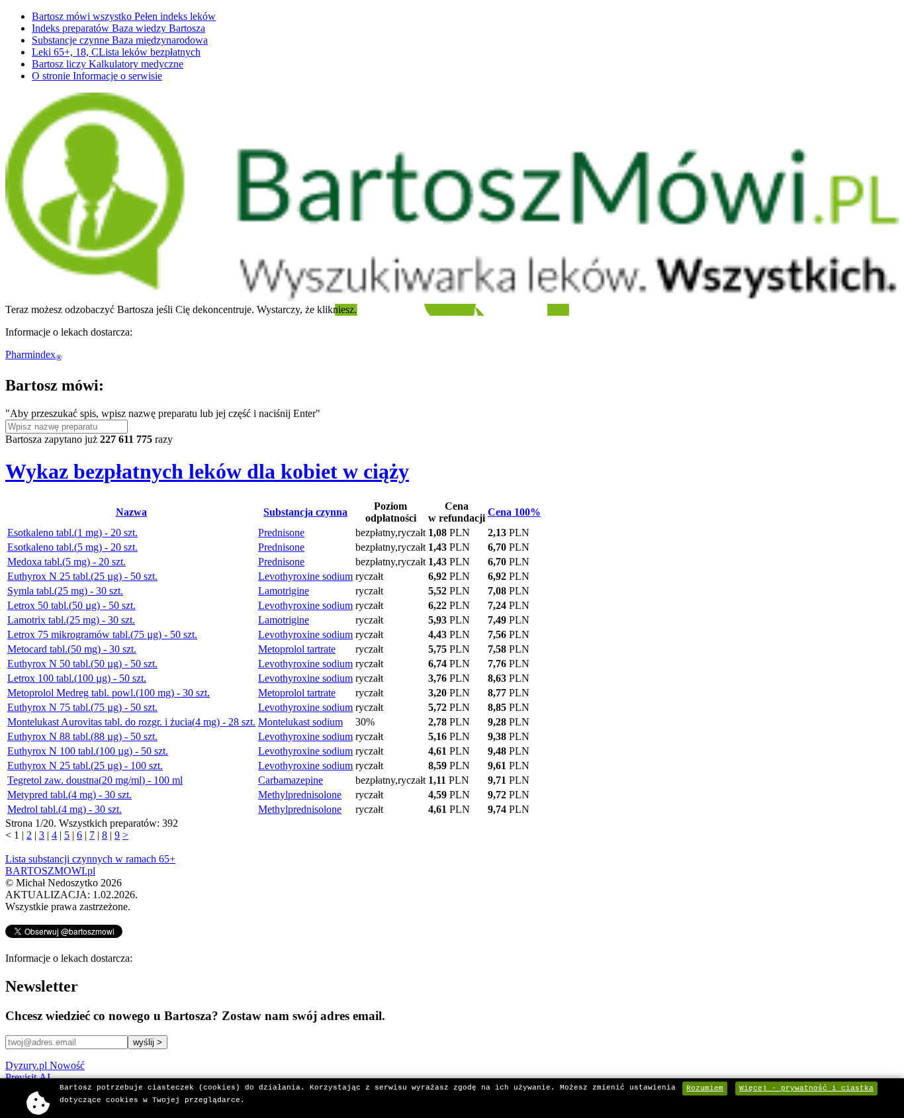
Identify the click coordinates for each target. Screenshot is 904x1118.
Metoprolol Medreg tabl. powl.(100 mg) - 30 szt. (108, 692)
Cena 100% (514, 512)
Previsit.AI (27, 1077)
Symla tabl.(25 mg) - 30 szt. (65, 590)
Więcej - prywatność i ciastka (806, 1088)
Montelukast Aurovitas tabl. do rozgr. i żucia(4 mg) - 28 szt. (131, 721)
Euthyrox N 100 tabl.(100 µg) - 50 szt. (87, 751)
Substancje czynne (120, 40)
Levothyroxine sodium (305, 576)
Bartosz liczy (107, 64)
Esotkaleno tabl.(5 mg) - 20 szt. (72, 547)
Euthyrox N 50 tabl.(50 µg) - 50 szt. (82, 663)
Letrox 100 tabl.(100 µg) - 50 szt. (76, 678)
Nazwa (131, 512)
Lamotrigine (283, 590)
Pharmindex (33, 354)
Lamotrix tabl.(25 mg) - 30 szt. (71, 620)
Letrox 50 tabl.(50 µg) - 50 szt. (71, 605)
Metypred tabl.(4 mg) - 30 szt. (69, 794)
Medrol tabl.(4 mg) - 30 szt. (64, 809)
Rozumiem (704, 1088)
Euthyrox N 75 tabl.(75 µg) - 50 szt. (82, 707)
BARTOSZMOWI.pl (50, 870)
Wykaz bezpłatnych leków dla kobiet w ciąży (207, 471)
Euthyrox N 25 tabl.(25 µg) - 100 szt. (85, 765)
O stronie (97, 75)
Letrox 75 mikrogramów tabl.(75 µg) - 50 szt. (102, 634)
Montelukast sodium (300, 721)
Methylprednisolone (299, 794)
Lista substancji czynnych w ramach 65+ (90, 858)
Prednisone (281, 532)
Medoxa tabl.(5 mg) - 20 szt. (66, 561)
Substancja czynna (305, 512)
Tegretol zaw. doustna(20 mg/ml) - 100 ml (95, 780)
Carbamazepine (290, 780)
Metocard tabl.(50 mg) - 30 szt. (71, 649)
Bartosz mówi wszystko (124, 16)
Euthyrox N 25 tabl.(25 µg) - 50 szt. (82, 576)
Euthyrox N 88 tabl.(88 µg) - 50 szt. (82, 736)
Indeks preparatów (118, 28)
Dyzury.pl (45, 1065)
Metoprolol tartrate (297, 649)
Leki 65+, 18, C (116, 52)
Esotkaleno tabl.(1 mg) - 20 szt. (72, 532)
